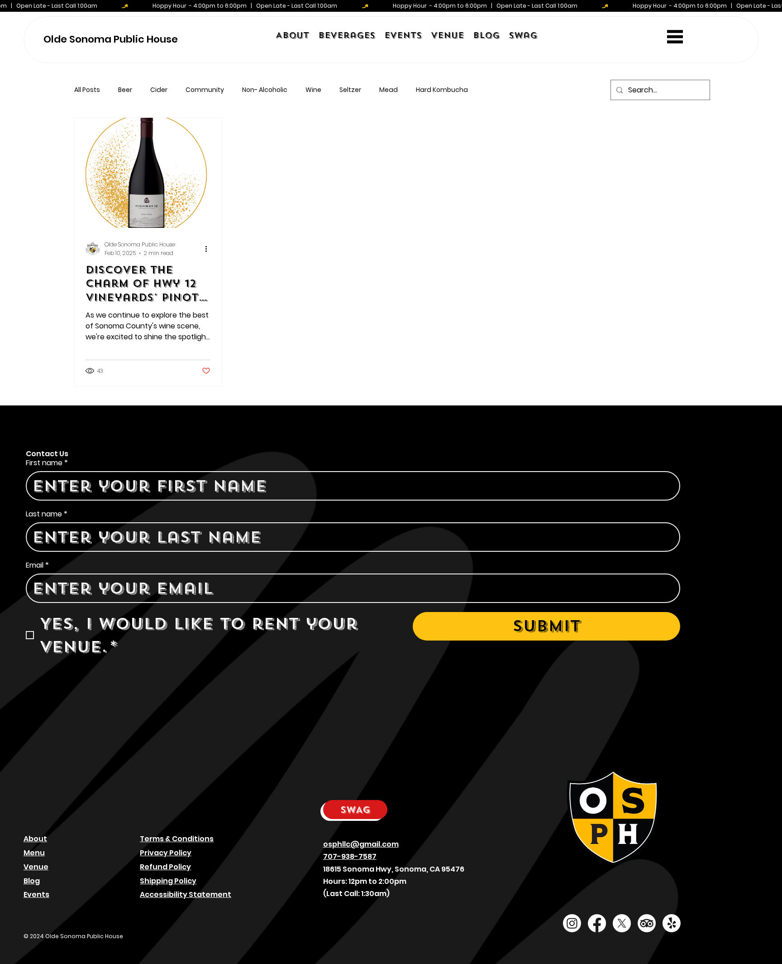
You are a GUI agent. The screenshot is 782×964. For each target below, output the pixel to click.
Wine (313, 90)
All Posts (87, 90)
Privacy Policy (165, 853)
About (35, 839)
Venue (36, 867)
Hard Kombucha (442, 90)
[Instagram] (572, 923)
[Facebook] (597, 923)
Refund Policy (165, 867)
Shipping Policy (168, 881)
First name (47, 463)
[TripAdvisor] (647, 923)
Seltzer (350, 90)
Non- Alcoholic (264, 90)
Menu (34, 853)
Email (37, 565)
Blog (32, 881)
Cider (158, 90)
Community (205, 90)
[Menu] (675, 37)
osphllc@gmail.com (361, 844)
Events (36, 894)
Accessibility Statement (185, 894)
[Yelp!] (672, 923)
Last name (46, 514)
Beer (125, 90)
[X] (622, 923)
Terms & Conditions (177, 839)
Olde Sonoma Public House (110, 39)
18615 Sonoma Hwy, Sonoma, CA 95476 (393, 869)
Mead (388, 90)
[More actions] (209, 248)
